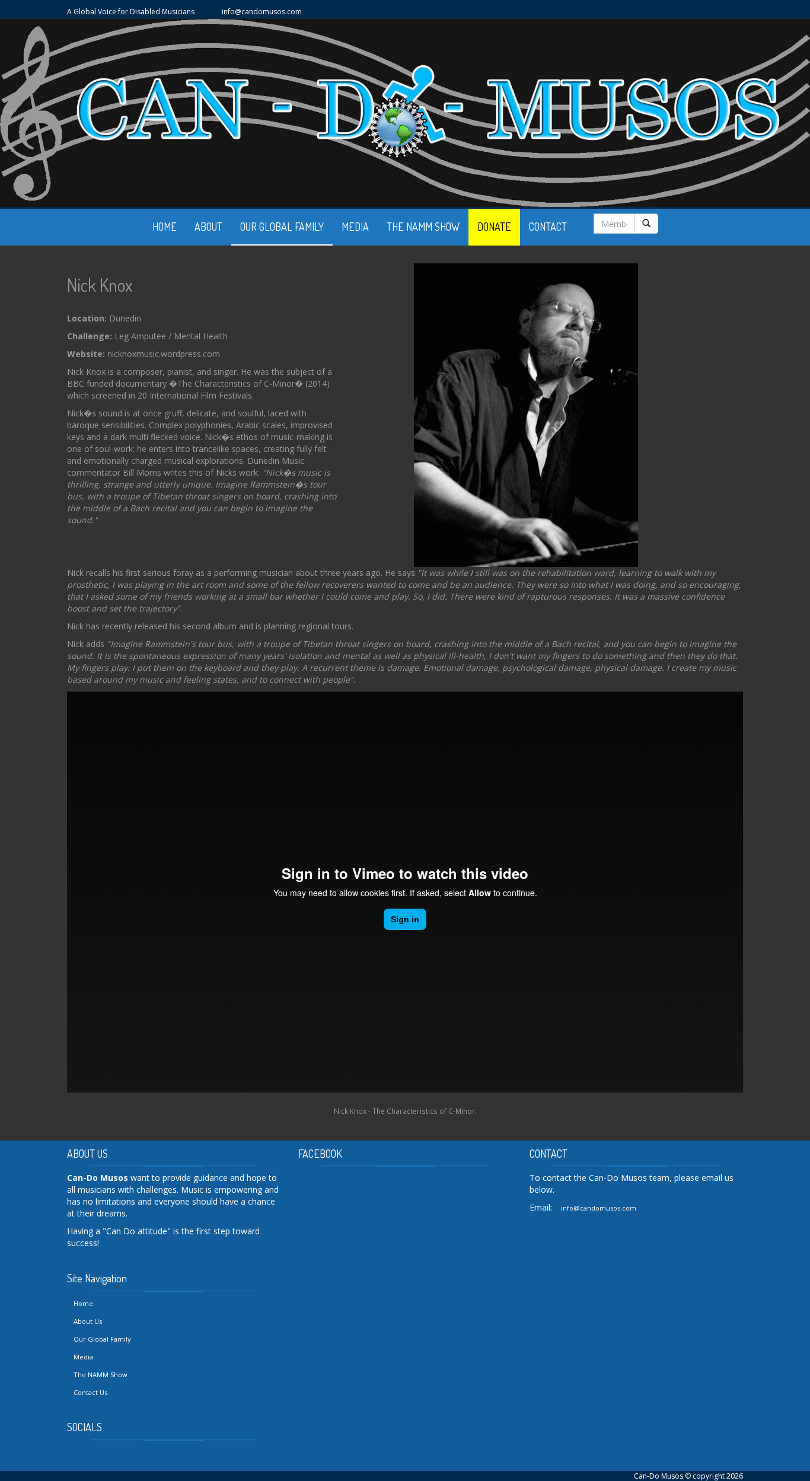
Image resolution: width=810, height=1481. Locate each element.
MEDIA (355, 226)
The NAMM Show (100, 1374)
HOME (164, 226)
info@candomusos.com (262, 12)
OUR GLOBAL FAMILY (282, 226)
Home (83, 1303)
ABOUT (208, 226)
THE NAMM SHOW (423, 226)
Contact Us (90, 1392)
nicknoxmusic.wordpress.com (163, 353)
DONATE (494, 226)
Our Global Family (102, 1339)
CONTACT (548, 226)
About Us (88, 1321)
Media (83, 1356)
